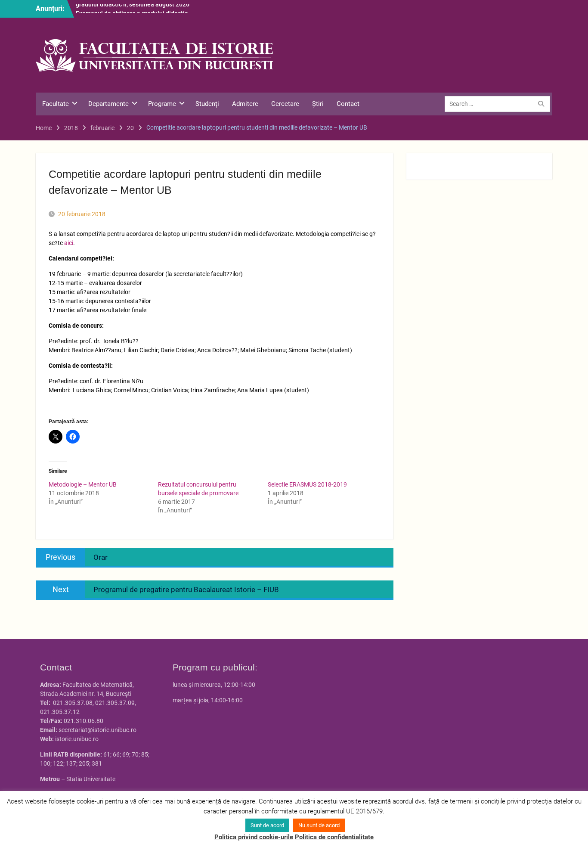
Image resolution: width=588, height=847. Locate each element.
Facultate (55, 104)
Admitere (245, 104)
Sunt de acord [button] (267, 825)
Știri (318, 104)
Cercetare (285, 104)
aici (68, 242)
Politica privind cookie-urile (253, 837)
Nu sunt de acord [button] (319, 825)
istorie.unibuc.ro (77, 738)
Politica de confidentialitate (334, 837)
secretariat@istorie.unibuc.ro (97, 729)
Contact (348, 104)
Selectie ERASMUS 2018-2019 (307, 484)
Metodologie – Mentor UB (83, 484)
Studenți (207, 104)
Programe (162, 104)
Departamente (108, 104)
